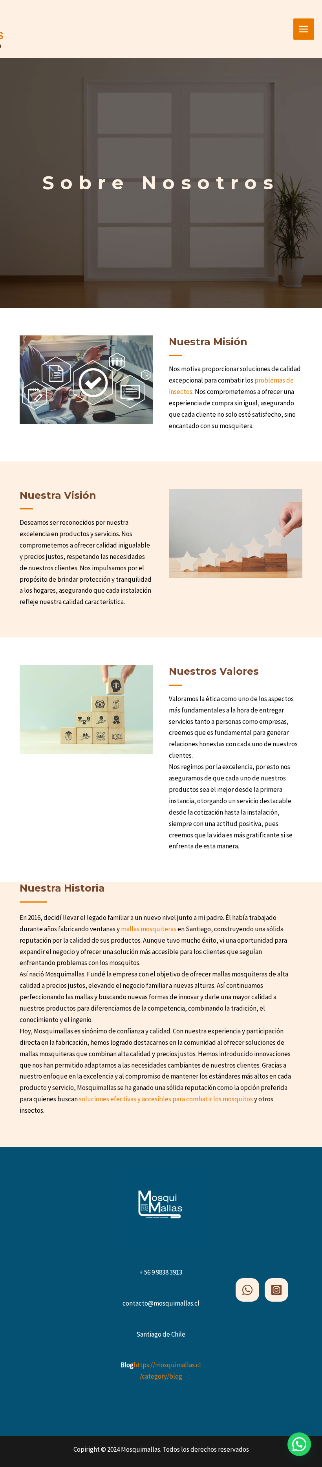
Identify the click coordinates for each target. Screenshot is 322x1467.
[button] (299, 1444)
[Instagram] (276, 1290)
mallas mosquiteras (149, 929)
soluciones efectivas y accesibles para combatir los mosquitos (166, 1099)
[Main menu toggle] (304, 29)
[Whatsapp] (247, 1290)
